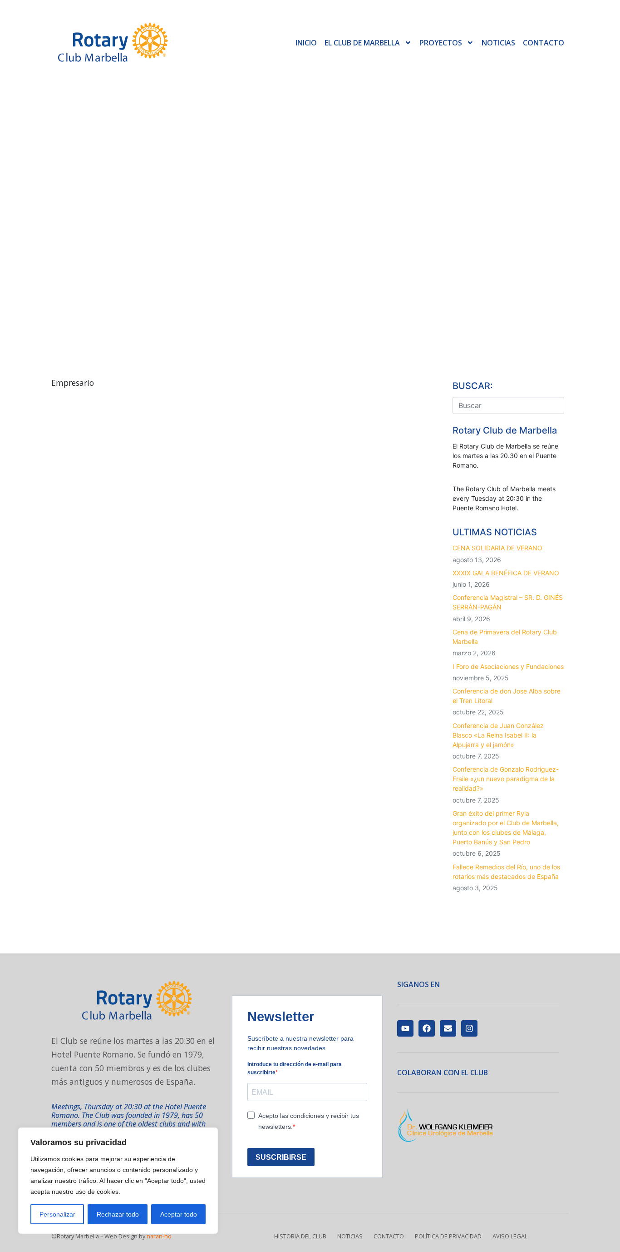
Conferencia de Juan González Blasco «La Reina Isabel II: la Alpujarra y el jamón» (498, 735)
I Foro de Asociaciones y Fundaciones (508, 666)
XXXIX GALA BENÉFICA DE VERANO (506, 573)
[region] (118, 1180)
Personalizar (57, 1214)
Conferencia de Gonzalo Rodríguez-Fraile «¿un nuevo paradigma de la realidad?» (506, 778)
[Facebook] (426, 1028)
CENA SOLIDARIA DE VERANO (497, 548)
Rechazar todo (118, 1214)
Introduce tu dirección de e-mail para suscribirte (294, 1068)
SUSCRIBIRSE (281, 1157)
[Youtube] (405, 1028)
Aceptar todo (178, 1214)
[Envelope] (448, 1028)
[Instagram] (469, 1028)
